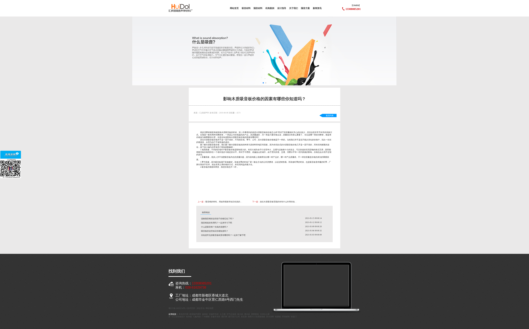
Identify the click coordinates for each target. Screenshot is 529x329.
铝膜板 (278, 317)
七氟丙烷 (197, 317)
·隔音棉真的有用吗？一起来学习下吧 (216, 223)
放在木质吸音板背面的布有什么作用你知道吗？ (279, 202)
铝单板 (189, 317)
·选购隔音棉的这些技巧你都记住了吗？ (217, 219)
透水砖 (247, 314)
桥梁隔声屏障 (195, 314)
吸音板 (228, 132)
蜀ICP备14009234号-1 (177, 308)
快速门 (294, 317)
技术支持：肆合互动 (196, 308)
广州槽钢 (206, 317)
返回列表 (330, 116)
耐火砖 (240, 314)
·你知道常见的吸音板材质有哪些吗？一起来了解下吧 (222, 235)
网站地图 (209, 308)
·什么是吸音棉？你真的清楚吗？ (214, 227)
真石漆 (244, 317)
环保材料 (286, 317)
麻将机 (205, 314)
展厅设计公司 (234, 317)
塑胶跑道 (255, 314)
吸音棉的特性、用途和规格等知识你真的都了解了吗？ (224, 202)
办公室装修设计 (178, 317)
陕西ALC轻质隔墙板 (256, 317)
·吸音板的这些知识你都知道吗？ (214, 231)
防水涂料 (270, 317)
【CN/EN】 (356, 5)
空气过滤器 (231, 314)
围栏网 (224, 317)
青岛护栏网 (183, 314)
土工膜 (223, 314)
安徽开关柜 (214, 314)
